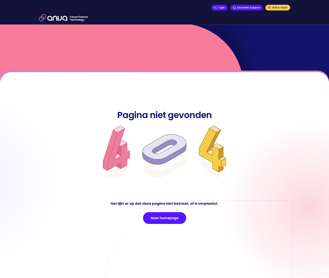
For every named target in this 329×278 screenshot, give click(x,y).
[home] (63, 17)
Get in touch (279, 7)
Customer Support (248, 7)
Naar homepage (164, 218)
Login (221, 7)
